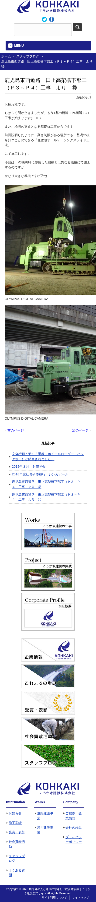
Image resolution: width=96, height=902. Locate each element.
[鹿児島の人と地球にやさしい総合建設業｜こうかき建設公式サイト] (48, 11)
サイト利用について (54, 897)
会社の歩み (73, 827)
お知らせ (15, 813)
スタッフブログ (17, 858)
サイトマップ (80, 897)
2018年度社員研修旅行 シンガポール (40, 474)
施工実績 (15, 823)
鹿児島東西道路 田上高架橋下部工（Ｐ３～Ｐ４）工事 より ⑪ (46, 497)
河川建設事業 (45, 830)
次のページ (80, 430)
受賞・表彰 (17, 832)
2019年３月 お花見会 (28, 466)
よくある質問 (17, 873)
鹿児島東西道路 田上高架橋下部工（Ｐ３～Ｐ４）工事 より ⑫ (46, 484)
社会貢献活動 (17, 844)
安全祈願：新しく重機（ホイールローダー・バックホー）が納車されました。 (48, 456)
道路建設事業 (45, 816)
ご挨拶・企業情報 (73, 816)
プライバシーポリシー (73, 839)
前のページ (15, 430)
